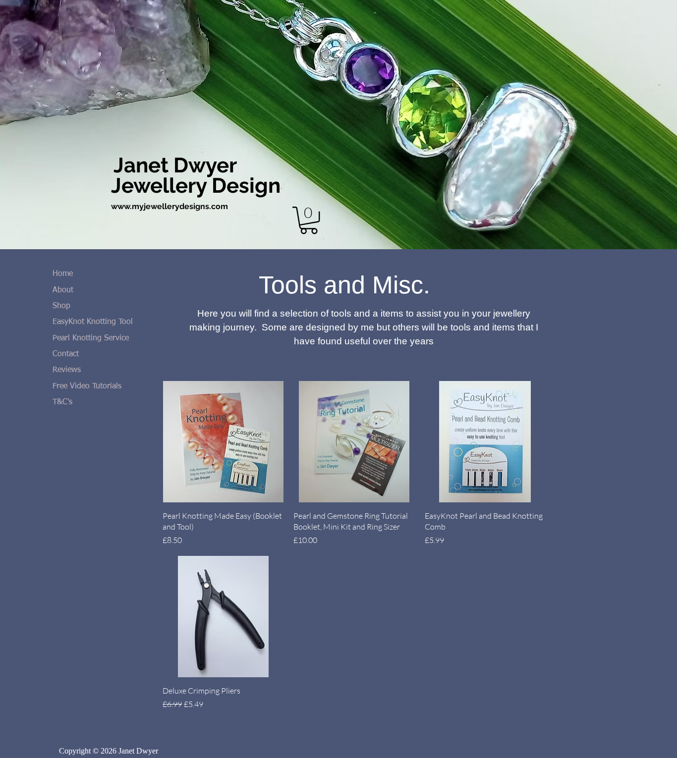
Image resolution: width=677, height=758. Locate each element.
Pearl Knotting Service (91, 338)
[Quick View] (223, 441)
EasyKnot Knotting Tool (93, 322)
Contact (66, 354)
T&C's (62, 402)
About (63, 290)
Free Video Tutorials (87, 386)
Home (63, 274)
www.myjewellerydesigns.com (169, 206)
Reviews (67, 370)
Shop (61, 306)
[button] (308, 220)
